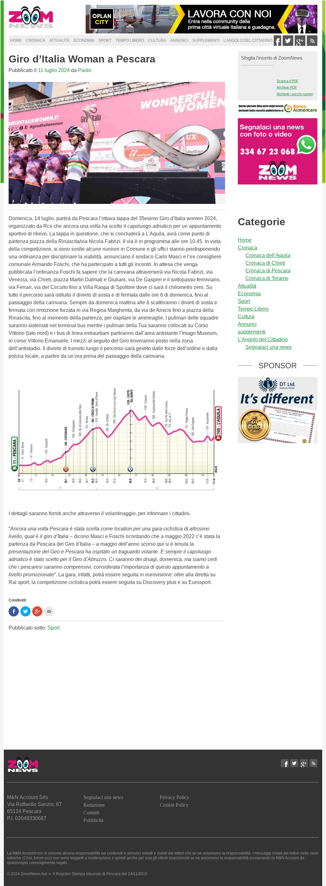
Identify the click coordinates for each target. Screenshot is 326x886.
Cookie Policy (174, 805)
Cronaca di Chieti (265, 263)
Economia (84, 40)
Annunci (179, 40)
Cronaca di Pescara (267, 270)
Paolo (84, 70)
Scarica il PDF (288, 81)
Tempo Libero (130, 40)
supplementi (205, 40)
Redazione (94, 805)
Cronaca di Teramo (266, 278)
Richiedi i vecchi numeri (295, 94)
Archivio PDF (287, 87)
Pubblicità (93, 820)
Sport (104, 40)
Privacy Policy (174, 797)
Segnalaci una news (268, 347)
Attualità (59, 40)
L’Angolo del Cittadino (247, 40)
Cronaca (35, 40)
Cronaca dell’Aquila (267, 255)
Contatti (91, 812)
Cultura (157, 40)
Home (16, 40)
